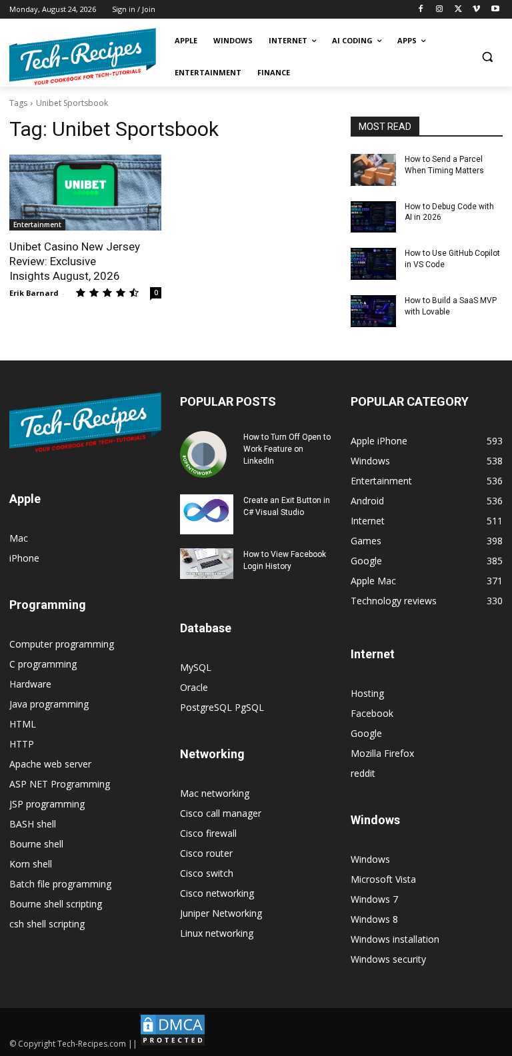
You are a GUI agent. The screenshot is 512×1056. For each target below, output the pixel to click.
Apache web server (50, 764)
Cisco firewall (208, 833)
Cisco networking (217, 893)
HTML (22, 724)
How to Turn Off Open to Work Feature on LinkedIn (287, 449)
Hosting (367, 693)
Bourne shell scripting (55, 903)
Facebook (372, 713)
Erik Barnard (34, 293)
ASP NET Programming (59, 784)
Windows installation (395, 939)
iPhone (24, 558)
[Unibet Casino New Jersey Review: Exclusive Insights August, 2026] (85, 193)
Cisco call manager (220, 813)
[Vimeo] (476, 9)
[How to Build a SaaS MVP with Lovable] (373, 311)
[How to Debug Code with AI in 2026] (373, 217)
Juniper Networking (221, 913)
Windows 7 (374, 899)
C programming (43, 664)
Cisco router (206, 853)
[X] (458, 9)
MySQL (195, 667)
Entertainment (37, 224)
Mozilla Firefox (382, 753)
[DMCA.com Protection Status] (172, 1043)
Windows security (388, 959)
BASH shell (32, 823)
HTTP (21, 744)
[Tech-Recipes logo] (82, 57)
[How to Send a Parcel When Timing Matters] (373, 170)
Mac (18, 538)
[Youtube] (495, 9)
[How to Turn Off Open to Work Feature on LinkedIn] (206, 454)
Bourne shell (36, 843)
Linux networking (216, 933)
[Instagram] (439, 9)
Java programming (49, 704)
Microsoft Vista (383, 879)
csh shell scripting (47, 923)
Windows (370, 859)
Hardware (30, 684)
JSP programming (47, 803)
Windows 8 (374, 919)
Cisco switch (206, 873)
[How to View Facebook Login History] (206, 563)
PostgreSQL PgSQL (222, 707)
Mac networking (214, 793)
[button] (487, 57)
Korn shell (30, 863)
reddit (363, 773)
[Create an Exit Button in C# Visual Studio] (206, 514)
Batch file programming (60, 883)
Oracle (194, 687)
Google (366, 733)
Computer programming (61, 644)
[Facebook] (421, 9)
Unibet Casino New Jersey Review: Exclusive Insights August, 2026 (74, 261)
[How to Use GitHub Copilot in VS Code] (373, 264)
